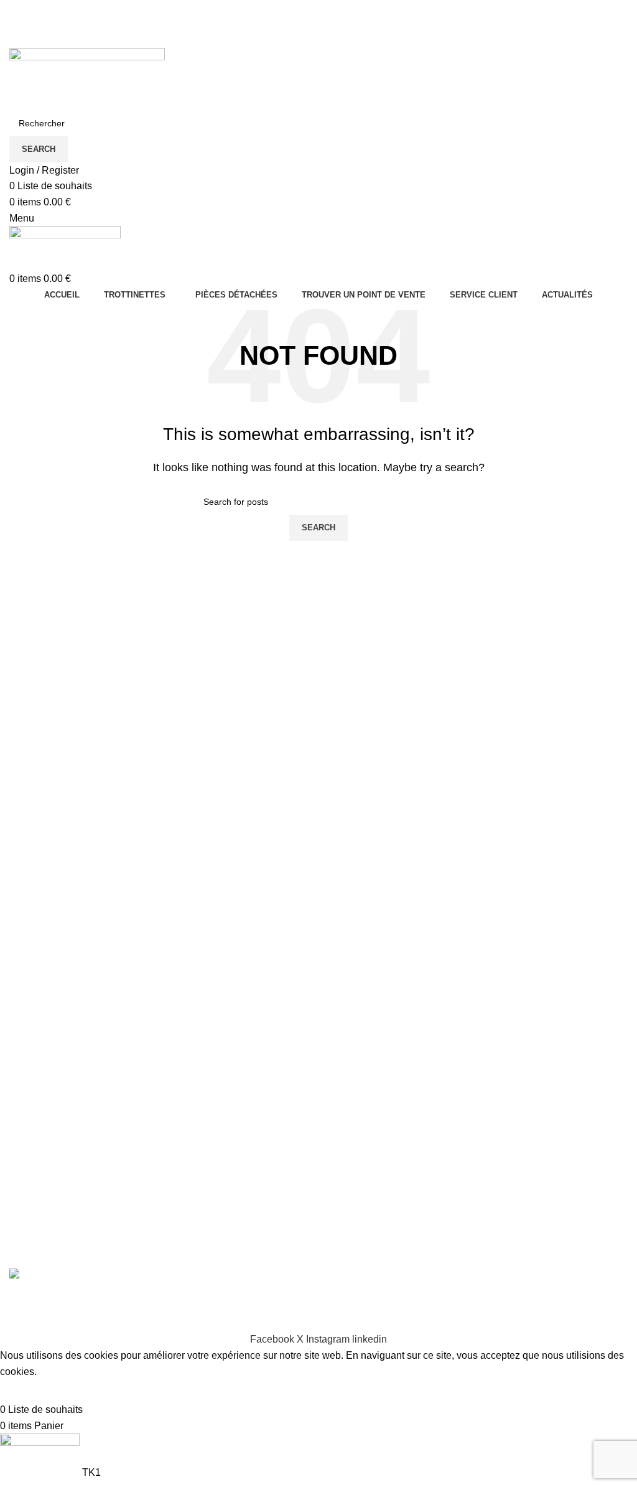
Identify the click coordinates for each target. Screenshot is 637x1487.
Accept (24, 1390)
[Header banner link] (318, 743)
